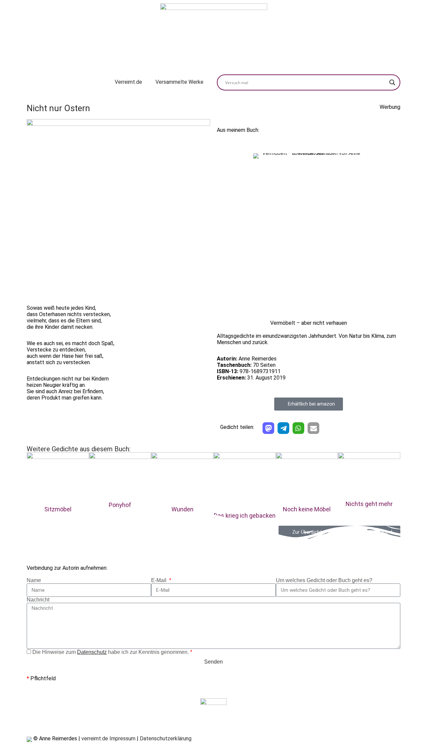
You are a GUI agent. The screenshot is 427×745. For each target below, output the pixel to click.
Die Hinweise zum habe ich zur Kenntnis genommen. (112, 652)
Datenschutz (92, 652)
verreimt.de (94, 738)
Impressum (122, 738)
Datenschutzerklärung (165, 738)
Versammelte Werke (179, 82)
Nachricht (38, 599)
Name (34, 580)
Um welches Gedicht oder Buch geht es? (324, 580)
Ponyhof (120, 504)
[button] (268, 428)
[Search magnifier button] (392, 82)
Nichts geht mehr (369, 503)
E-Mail (159, 580)
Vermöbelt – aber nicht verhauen (308, 323)
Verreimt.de (128, 82)
